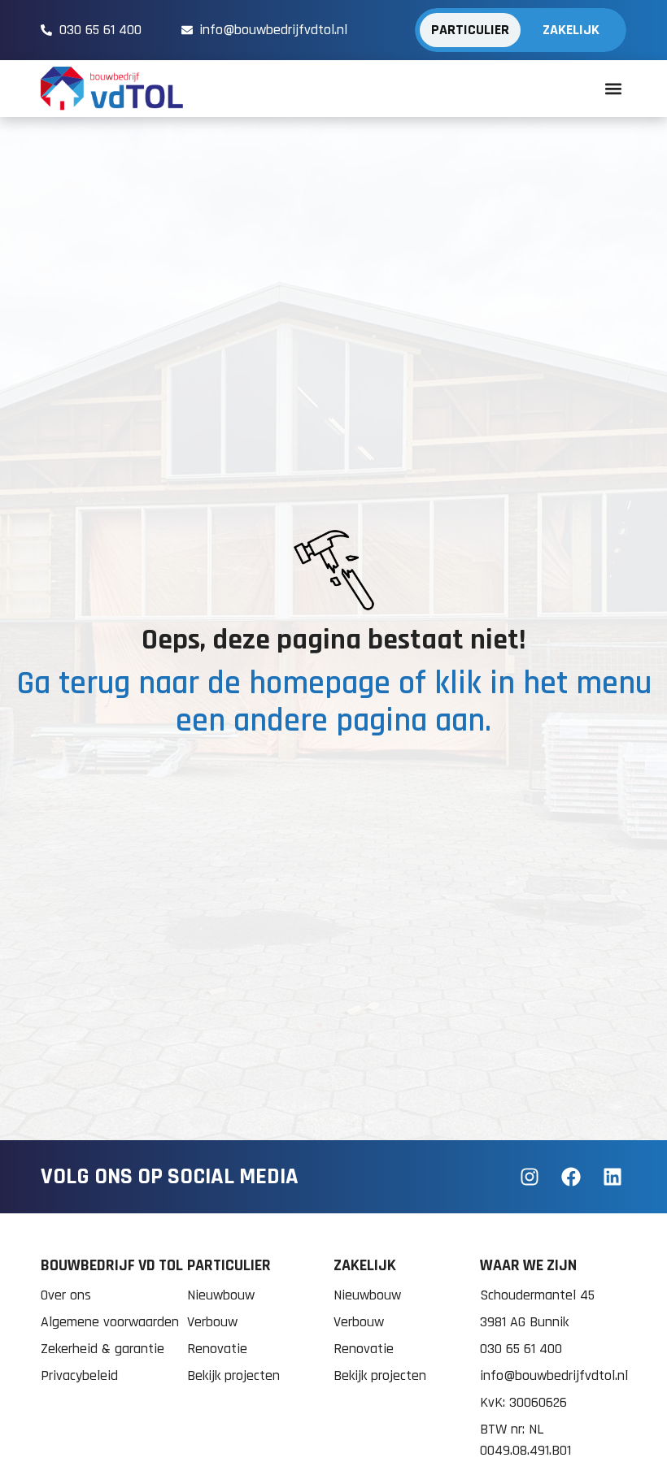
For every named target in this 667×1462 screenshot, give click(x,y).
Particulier (470, 29)
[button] (612, 89)
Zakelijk (571, 29)
